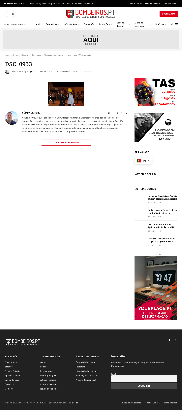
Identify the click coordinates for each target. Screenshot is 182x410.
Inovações (104, 24)
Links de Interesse (139, 24)
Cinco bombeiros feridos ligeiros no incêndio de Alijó (161, 226)
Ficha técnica (170, 3)
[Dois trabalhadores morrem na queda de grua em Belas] (140, 242)
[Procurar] (172, 24)
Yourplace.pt (72, 403)
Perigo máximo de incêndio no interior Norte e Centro (162, 211)
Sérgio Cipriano (29, 72)
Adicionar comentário (66, 142)
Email (113, 374)
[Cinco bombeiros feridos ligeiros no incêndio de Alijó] (140, 227)
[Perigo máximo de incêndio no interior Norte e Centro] (140, 213)
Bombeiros (51, 24)
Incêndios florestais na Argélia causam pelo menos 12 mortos (162, 197)
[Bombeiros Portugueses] (91, 14)
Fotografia (89, 24)
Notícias (159, 24)
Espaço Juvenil (120, 24)
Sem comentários (67, 72)
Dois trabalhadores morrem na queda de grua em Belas (161, 240)
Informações (70, 24)
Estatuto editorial (152, 3)
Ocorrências (168, 14)
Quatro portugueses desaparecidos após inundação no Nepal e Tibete (60, 3)
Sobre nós (134, 3)
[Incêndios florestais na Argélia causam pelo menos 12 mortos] (140, 199)
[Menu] (176, 24)
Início (38, 24)
